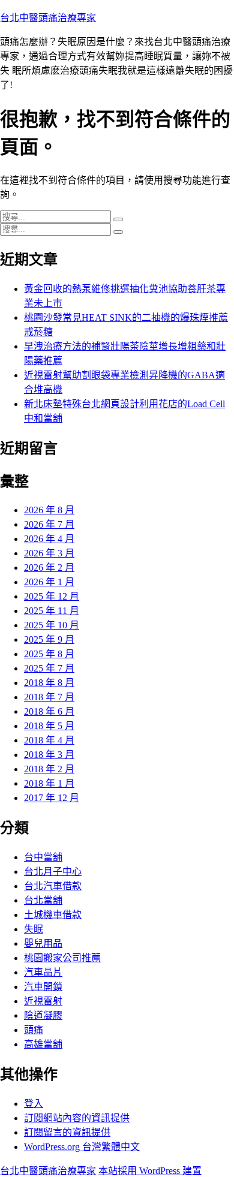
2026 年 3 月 (49, 553)
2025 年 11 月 (51, 611)
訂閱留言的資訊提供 (67, 1132)
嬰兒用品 (43, 943)
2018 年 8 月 (49, 683)
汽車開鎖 (43, 987)
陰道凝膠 (43, 1015)
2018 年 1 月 (49, 783)
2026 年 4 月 (49, 539)
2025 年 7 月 (49, 668)
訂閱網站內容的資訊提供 (77, 1118)
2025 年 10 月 (51, 625)
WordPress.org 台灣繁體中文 (82, 1147)
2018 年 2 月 (49, 769)
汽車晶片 (43, 972)
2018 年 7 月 (49, 697)
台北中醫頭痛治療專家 (48, 18)
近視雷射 (43, 1001)
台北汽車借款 (53, 886)
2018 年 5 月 (49, 726)
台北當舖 (43, 900)
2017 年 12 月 (51, 798)
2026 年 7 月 (49, 524)
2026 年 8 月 (49, 510)
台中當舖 (43, 857)
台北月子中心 (53, 871)
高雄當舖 (43, 1044)
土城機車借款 (53, 915)
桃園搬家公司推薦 (62, 958)
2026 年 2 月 (49, 567)
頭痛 (33, 1030)
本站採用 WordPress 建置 (150, 1171)
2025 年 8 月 (49, 654)
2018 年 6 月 (49, 711)
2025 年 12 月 (51, 596)
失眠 (33, 929)
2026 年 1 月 (49, 582)
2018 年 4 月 (49, 740)
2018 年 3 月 (49, 754)
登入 (33, 1103)
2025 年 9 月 (49, 639)
